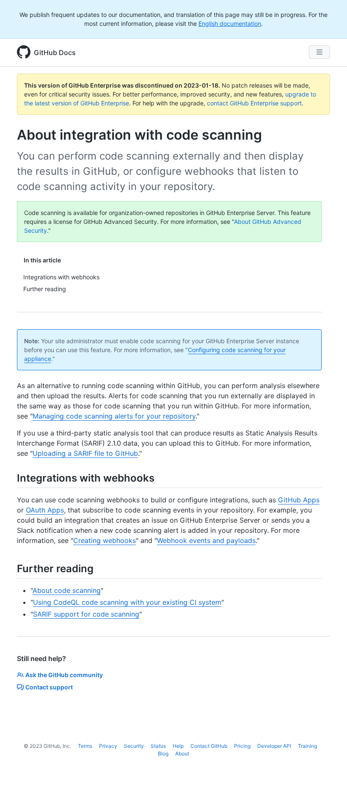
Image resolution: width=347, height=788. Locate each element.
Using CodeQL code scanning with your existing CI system (127, 602)
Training (307, 746)
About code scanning (67, 590)
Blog (163, 753)
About (182, 753)
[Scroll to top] (328, 769)
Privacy (108, 746)
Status (158, 746)
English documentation (229, 23)
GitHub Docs (55, 52)
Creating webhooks (104, 540)
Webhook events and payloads (206, 540)
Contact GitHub (208, 746)
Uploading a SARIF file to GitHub (85, 453)
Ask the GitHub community (64, 674)
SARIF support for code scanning (86, 614)
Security (134, 746)
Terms (85, 746)
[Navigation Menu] (319, 52)
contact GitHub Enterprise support (254, 103)
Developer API (274, 746)
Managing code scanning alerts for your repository (114, 416)
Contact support (49, 687)
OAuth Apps (45, 510)
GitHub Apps (298, 500)
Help (178, 746)
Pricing (242, 746)
